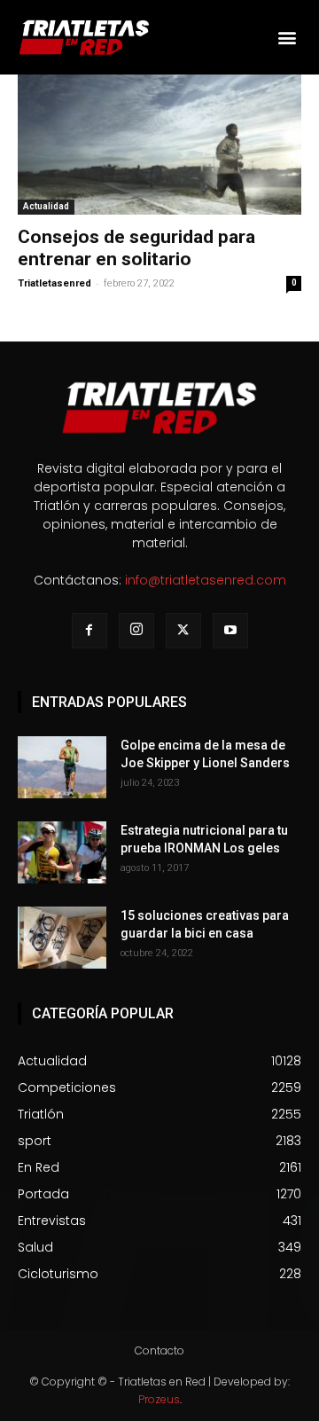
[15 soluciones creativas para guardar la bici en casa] (62, 938)
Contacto (159, 1350)
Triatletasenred (54, 283)
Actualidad (46, 206)
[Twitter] (183, 630)
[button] (286, 36)
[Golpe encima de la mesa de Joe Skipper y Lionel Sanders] (62, 767)
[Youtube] (230, 630)
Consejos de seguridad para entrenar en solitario (136, 248)
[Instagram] (136, 630)
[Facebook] (89, 630)
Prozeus (159, 1399)
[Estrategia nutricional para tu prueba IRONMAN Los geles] (62, 852)
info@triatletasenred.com (205, 580)
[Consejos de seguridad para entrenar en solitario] (159, 145)
